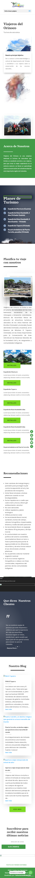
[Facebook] (31, 431)
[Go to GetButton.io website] (31, 876)
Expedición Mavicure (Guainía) (19, 209)
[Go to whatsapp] (30, 872)
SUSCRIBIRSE (13, 846)
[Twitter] (31, 439)
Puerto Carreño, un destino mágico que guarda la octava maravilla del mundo (16, 729)
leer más (8, 709)
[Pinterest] (31, 435)
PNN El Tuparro (10, 681)
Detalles (12, 365)
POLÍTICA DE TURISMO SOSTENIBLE (16, 865)
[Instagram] (31, 446)
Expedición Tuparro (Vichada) (19, 226)
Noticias (8, 683)
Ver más (17, 809)
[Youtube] (31, 442)
